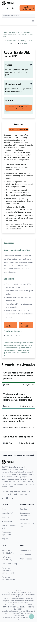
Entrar (14, 8)
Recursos (5, 517)
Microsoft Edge (26, 559)
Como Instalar (25, 550)
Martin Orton (11, 41)
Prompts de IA (14, 33)
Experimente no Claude (9, 325)
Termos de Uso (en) (9, 564)
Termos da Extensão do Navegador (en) (8, 570)
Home (5, 33)
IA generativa (7, 521)
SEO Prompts (26, 33)
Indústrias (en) (7, 513)
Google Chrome (26, 555)
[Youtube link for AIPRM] (7, 498)
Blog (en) (5, 539)
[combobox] (18, 16)
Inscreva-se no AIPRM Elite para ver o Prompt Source (18, 108)
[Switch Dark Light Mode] (7, 8)
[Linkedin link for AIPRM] (12, 498)
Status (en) (24, 520)
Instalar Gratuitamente (26, 8)
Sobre (4, 509)
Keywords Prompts (9, 35)
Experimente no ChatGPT (25, 325)
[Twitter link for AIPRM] (3, 498)
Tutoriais (23, 509)
